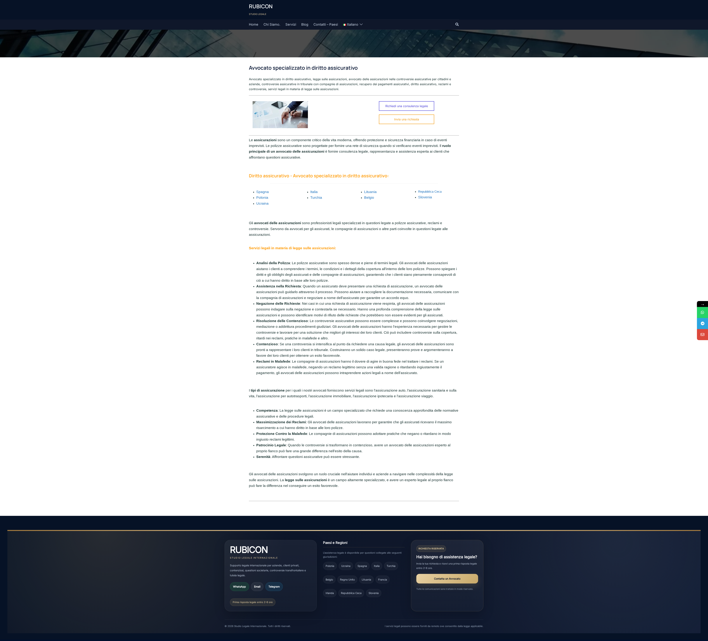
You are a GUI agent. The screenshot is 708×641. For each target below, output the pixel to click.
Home (253, 24)
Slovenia (374, 593)
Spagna (262, 192)
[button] (457, 24)
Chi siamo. (271, 24)
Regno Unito (347, 579)
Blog (304, 24)
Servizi (290, 24)
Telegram (274, 586)
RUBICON (261, 6)
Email (257, 586)
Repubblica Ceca (430, 191)
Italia (314, 192)
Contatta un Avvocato (447, 578)
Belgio (329, 579)
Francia (382, 579)
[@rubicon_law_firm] (702, 323)
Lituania (370, 192)
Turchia (391, 565)
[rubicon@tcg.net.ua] (702, 334)
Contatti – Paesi (325, 24)
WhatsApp (239, 586)
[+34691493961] (702, 312)
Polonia (262, 197)
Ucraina (345, 565)
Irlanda (330, 593)
